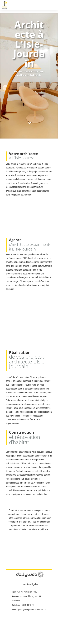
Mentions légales (30, 584)
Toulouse (10, 289)
